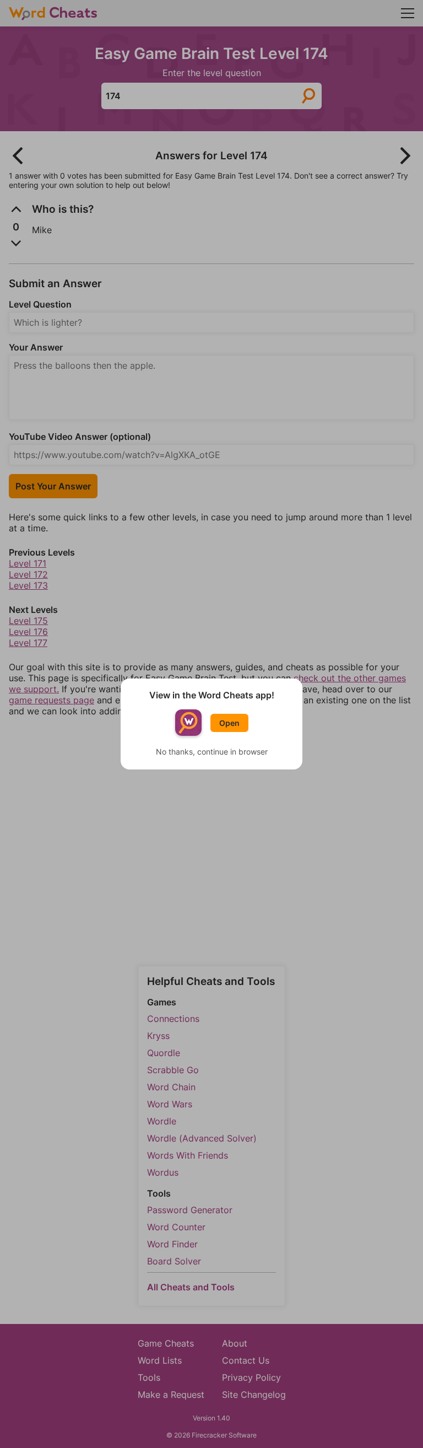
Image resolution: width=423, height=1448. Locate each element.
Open (229, 723)
